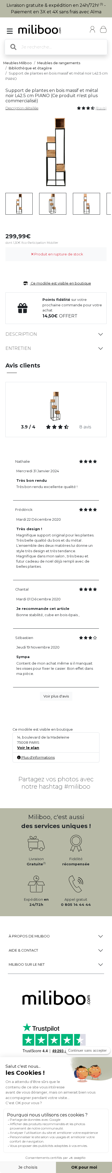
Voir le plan (28, 748)
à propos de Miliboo (29, 936)
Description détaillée (21, 108)
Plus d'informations (38, 757)
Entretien (18, 348)
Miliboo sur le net (27, 964)
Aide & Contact (23, 950)
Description (21, 334)
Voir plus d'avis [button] (56, 696)
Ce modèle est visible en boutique (60, 283)
